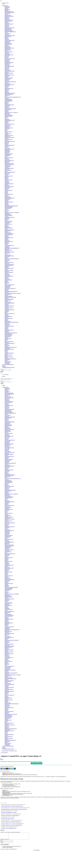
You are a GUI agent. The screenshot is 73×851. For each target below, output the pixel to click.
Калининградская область (10, 108)
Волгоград (7, 59)
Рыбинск (7, 162)
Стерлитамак (8, 33)
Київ (6, 10)
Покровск (7, 290)
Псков (6, 319)
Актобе (6, 306)
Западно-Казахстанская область (11, 291)
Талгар (6, 708)
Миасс (6, 50)
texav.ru (38, 850)
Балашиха (7, 18)
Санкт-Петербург (9, 11)
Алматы (7, 39)
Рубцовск (7, 103)
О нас (4, 365)
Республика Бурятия (9, 168)
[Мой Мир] (5, 768)
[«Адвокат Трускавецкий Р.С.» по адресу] (9, 812)
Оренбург (7, 146)
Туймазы (7, 34)
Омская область (8, 116)
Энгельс (7, 68)
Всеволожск (7, 580)
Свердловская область (9, 27)
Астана (6, 216)
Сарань (6, 556)
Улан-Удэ (7, 169)
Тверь (6, 191)
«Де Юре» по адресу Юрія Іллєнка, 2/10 (9, 826)
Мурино (6, 200)
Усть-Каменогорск (8, 206)
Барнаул (7, 101)
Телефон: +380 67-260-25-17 (8, 847)
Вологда (7, 188)
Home (4, 3)
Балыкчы (7, 346)
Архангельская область (9, 284)
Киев (6, 211)
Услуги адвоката (4, 752)
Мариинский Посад (9, 215)
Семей (6, 337)
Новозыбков (7, 226)
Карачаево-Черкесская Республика (11, 322)
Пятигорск (7, 42)
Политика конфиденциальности (8, 367)
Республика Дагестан (9, 104)
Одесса (7, 52)
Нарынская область (8, 354)
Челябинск (7, 48)
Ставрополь (8, 41)
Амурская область (8, 221)
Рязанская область (9, 175)
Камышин (7, 61)
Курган (6, 184)
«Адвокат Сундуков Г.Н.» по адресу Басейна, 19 (11, 813)
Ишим (6, 91)
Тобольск (7, 90)
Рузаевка (7, 304)
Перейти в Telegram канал (36, 763)
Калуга (6, 195)
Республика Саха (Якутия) (10, 288)
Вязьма (6, 277)
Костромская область (9, 262)
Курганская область (9, 183)
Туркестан (7, 219)
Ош (6, 283)
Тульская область (8, 131)
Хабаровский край (9, 135)
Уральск (7, 292)
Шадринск (7, 185)
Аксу (6, 253)
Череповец (7, 187)
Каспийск (7, 107)
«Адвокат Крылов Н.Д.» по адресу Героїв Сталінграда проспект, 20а (15, 807)
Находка (7, 80)
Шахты (6, 403)
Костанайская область (9, 255)
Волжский (7, 60)
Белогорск (7, 223)
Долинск (7, 235)
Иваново (7, 242)
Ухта (6, 209)
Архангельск (7, 285)
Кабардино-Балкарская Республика (12, 258)
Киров (6, 158)
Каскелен (7, 327)
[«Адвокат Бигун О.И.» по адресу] (7, 818)
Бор (6, 96)
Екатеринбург (8, 28)
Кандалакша (7, 150)
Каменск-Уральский (9, 30)
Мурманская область (9, 530)
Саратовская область (9, 66)
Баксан (6, 261)
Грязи (6, 130)
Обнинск (7, 196)
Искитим (7, 38)
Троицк (6, 8)
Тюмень (7, 89)
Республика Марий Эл (9, 229)
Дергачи (6, 76)
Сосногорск (7, 210)
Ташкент (7, 92)
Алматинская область (9, 707)
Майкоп (7, 271)
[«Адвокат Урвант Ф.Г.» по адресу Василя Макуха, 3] (11, 821)
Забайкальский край (9, 268)
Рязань (7, 176)
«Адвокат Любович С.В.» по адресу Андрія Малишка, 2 (12, 823)
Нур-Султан (8, 70)
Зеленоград (7, 7)
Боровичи (7, 266)
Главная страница (5, 750)
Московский (7, 9)
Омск (6, 117)
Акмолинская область (9, 329)
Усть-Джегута (7, 324)
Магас (6, 732)
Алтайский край (8, 100)
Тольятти (7, 25)
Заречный (7, 203)
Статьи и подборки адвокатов (8, 364)
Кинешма (7, 243)
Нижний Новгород (9, 94)
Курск (6, 140)
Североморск (7, 151)
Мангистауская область (9, 313)
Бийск (6, 102)
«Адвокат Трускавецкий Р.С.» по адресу (9, 810)
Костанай (7, 256)
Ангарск (7, 56)
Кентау (6, 220)
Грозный (7, 310)
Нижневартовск (8, 480)
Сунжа (6, 733)
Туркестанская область (9, 217)
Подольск (7, 17)
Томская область (8, 179)
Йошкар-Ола (7, 230)
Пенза (6, 202)
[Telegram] (13, 768)
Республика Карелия (9, 299)
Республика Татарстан (9, 71)
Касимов (7, 177)
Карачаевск (7, 325)
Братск (6, 57)
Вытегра (6, 189)
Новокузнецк (8, 114)
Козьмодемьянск (8, 232)
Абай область (8, 336)
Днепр (7, 82)
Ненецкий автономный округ (10, 358)
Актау (6, 314)
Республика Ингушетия (9, 349)
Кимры (6, 192)
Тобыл (6, 257)
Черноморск (7, 53)
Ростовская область (9, 20)
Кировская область (9, 157)
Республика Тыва (8, 316)
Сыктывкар (7, 208)
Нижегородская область (10, 93)
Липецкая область (9, 127)
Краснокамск (8, 428)
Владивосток (8, 78)
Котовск (6, 239)
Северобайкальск (8, 170)
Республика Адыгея (9, 270)
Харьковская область (9, 74)
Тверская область (8, 190)
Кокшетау (7, 330)
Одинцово (7, 19)
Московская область (9, 16)
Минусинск (7, 65)
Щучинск (7, 331)
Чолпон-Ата (7, 345)
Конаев (6, 328)
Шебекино (7, 126)
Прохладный (7, 260)
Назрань (6, 350)
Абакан (6, 273)
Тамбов (6, 238)
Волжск (6, 231)
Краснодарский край (9, 12)
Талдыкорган (7, 362)
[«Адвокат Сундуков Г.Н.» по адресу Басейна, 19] (10, 815)
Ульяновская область (9, 164)
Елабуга (6, 73)
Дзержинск (7, 95)
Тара (6, 118)
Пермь (7, 45)
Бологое (6, 193)
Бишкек (7, 152)
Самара (7, 24)
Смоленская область (9, 657)
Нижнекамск (7, 363)
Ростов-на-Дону (8, 402)
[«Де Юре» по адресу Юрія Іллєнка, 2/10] (8, 828)
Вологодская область (9, 186)
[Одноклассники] (3, 768)
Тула (6, 132)
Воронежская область (9, 84)
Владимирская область (9, 120)
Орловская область (9, 227)
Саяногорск (7, 656)
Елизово (6, 298)
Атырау (6, 308)
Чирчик (6, 357)
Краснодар (7, 13)
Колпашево (7, 182)
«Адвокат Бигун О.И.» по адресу (8, 817)
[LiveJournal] (15, 768)
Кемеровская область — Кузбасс (11, 112)
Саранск (7, 303)
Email (1, 841)
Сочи (6, 14)
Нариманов (7, 247)
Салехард (7, 632)
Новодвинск (7, 287)
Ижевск (7, 142)
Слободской (7, 159)
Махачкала (7, 105)
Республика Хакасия (9, 272)
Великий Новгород (9, 265)
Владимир (7, 121)
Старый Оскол (8, 125)
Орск (6, 147)
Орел (6, 228)
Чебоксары (7, 213)
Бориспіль (7, 282)
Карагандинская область (10, 172)
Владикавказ (7, 294)
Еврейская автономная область (11, 347)
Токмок (6, 339)
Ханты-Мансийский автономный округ (13, 478)
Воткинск (7, 143)
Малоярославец (8, 197)
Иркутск (7, 55)
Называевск (7, 119)
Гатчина (7, 581)
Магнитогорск (8, 49)
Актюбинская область (9, 305)
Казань (7, 453)
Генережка (16, 761)
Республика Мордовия (9, 302)
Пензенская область (9, 201)
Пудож (6, 682)
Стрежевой (7, 181)
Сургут (6, 479)
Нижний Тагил (8, 29)
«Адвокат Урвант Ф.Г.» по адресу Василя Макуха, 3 (11, 820)
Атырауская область (9, 307)
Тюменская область (9, 88)
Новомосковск (8, 133)
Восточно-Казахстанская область (11, 205)
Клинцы (6, 607)
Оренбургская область (9, 145)
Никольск (7, 204)
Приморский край (9, 77)
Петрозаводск (8, 300)
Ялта (6, 156)
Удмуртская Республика (10, 141)
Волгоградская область (10, 58)
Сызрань (7, 26)
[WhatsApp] (11, 768)
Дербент (7, 106)
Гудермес (7, 311)
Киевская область (8, 279)
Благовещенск (8, 222)
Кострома (7, 263)
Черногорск (7, 274)
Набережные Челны (9, 454)
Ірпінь (6, 280)
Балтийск (7, 111)
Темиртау (7, 555)
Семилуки (7, 86)
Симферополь (8, 154)
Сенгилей (7, 167)
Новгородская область (9, 264)
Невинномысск (8, 43)
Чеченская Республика (9, 309)
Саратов (7, 67)
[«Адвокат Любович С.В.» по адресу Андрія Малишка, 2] (11, 824)
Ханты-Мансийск (8, 99)
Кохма (6, 244)
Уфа (6, 32)
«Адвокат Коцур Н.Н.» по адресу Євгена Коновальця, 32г (13, 804)
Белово (6, 360)
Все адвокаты (11, 750)
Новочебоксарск (8, 214)
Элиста (6, 353)
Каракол (6, 344)
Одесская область (9, 51)
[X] (7, 768)
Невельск (7, 236)
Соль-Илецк (7, 529)
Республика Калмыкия (9, 734)
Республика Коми (8, 207)
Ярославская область (9, 160)
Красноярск (7, 63)
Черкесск (7, 323)
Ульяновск (7, 165)
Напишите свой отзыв (4, 839)
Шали (6, 312)
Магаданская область (9, 341)
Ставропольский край (9, 40)
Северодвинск (8, 286)
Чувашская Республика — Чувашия (12, 212)
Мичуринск (7, 240)
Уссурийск (7, 79)
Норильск (7, 64)
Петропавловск (8, 333)
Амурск (6, 138)
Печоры (6, 320)
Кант (6, 340)
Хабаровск (7, 136)
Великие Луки (8, 321)
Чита (6, 269)
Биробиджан (7, 348)
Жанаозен (7, 315)
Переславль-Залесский (9, 163)
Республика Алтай (9, 334)
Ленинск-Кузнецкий (9, 115)
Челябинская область (9, 429)
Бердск (6, 37)
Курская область (8, 139)
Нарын (6, 355)
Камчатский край (8, 296)
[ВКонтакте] (1, 768)
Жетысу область (8, 361)
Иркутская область (9, 54)
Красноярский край (9, 62)
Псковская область (9, 318)
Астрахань (7, 246)
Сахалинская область (9, 233)
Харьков (7, 75)
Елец (6, 129)
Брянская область (8, 605)
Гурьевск (7, 110)
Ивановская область (9, 241)
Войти (4, 376)
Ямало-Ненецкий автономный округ (12, 248)
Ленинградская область (9, 198)
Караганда (7, 173)
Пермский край (8, 44)
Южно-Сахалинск (8, 234)
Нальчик (7, 259)
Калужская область (9, 194)
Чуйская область (8, 338)
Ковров (6, 504)
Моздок (6, 295)
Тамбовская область (9, 237)
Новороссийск (8, 15)
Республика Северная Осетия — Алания (13, 293)
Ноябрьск (7, 249)
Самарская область (9, 23)
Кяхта (6, 171)
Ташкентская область (9, 356)
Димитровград (8, 166)
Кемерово (7, 113)
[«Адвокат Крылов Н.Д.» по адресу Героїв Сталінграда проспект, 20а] (14, 809)
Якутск (6, 289)
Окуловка (7, 267)
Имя (1, 840)
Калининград (8, 109)
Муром (6, 122)
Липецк (7, 128)
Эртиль (6, 87)
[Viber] (9, 768)
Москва (7, 6)
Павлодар (7, 252)
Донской (6, 134)
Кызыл (6, 317)
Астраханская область (9, 245)
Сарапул (6, 144)
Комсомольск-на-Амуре (9, 137)
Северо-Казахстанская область (11, 332)
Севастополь (7, 254)
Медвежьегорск (8, 683)
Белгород (7, 124)
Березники (7, 46)
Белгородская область (9, 505)
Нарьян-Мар (7, 359)
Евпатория (7, 155)
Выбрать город (5, 5)
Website (1, 842)
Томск (6, 180)
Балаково (7, 69)
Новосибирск (8, 36)
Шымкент (7, 218)
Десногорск (7, 278)
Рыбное (6, 178)
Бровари (7, 281)
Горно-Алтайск (8, 335)
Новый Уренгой (8, 631)
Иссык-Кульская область (10, 343)
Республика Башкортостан (10, 31)
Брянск (6, 606)
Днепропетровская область (10, 81)
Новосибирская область (10, 35)
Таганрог (7, 404)
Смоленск (7, 658)
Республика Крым (9, 153)
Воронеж (7, 85)
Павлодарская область (9, 251)
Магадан (7, 342)
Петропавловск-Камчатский (10, 297)
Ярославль (7, 161)
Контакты (4, 366)
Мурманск (7, 531)
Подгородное (7, 83)
